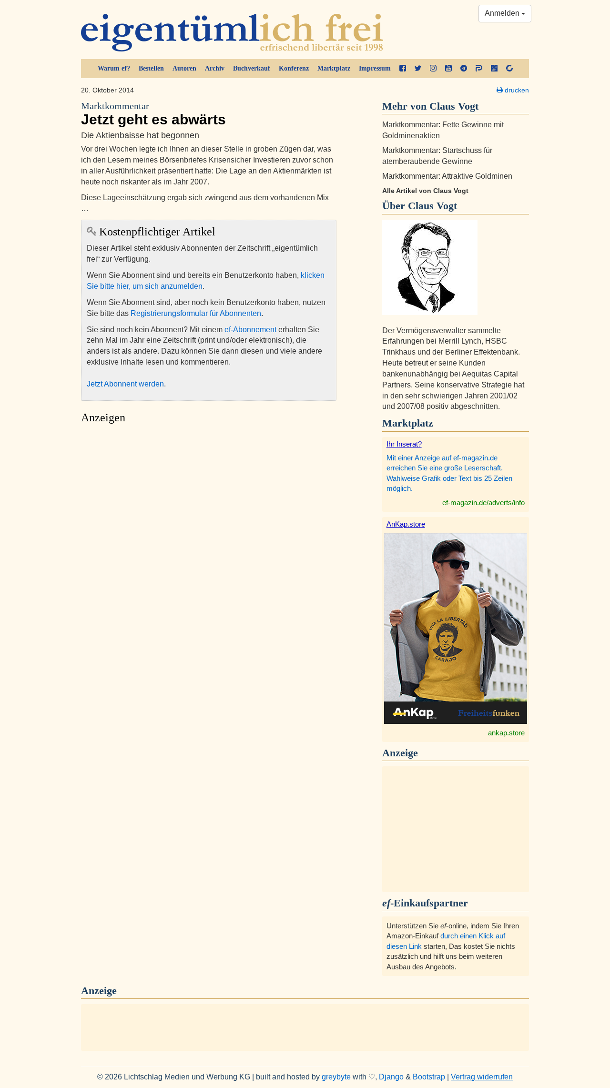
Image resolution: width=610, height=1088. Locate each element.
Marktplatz (333, 68)
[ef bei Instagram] (433, 68)
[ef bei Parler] (479, 68)
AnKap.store (405, 524)
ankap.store (506, 733)
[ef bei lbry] (494, 68)
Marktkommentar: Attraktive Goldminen (447, 176)
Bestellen (151, 68)
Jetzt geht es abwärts (153, 114)
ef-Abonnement (250, 329)
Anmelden (503, 13)
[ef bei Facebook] (402, 68)
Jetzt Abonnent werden (125, 384)
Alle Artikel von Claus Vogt (425, 190)
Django (391, 1077)
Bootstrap (429, 1077)
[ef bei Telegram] (464, 68)
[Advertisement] (208, 518)
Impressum (375, 68)
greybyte (336, 1077)
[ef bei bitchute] (509, 68)
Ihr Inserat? (404, 444)
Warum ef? (114, 68)
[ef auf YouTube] (448, 68)
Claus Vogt (432, 206)
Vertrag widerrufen (482, 1077)
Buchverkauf (251, 68)
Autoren (184, 68)
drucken (516, 90)
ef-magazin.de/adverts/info (483, 502)
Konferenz (294, 68)
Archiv (214, 68)
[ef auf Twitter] (418, 68)
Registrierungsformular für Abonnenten (196, 313)
